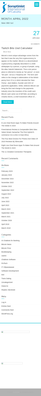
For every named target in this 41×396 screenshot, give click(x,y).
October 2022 (6, 186)
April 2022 (5, 205)
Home (3, 23)
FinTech (4, 263)
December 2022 (7, 179)
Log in (3, 302)
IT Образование (7, 267)
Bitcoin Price (6, 248)
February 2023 (7, 171)
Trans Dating (6, 278)
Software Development (10, 271)
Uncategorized (6, 282)
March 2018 (5, 228)
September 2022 (7, 190)
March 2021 (5, 217)
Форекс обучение (8, 290)
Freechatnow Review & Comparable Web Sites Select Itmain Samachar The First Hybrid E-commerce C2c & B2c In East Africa (19, 132)
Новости (4, 286)
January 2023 (6, 175)
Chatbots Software (8, 259)
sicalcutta (16, 392)
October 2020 (6, 220)
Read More (7, 102)
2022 (7, 23)
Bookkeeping (6, 252)
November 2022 (7, 182)
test (2, 275)
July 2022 (5, 198)
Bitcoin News (7, 52)
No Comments (35, 44)
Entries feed (6, 306)
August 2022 (6, 194)
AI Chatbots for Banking (10, 241)
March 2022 (5, 209)
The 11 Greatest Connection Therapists (16, 152)
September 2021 (7, 213)
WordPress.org (7, 314)
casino (3, 256)
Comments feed (7, 310)
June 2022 (5, 201)
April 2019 (5, 224)
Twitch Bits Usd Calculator (17, 48)
